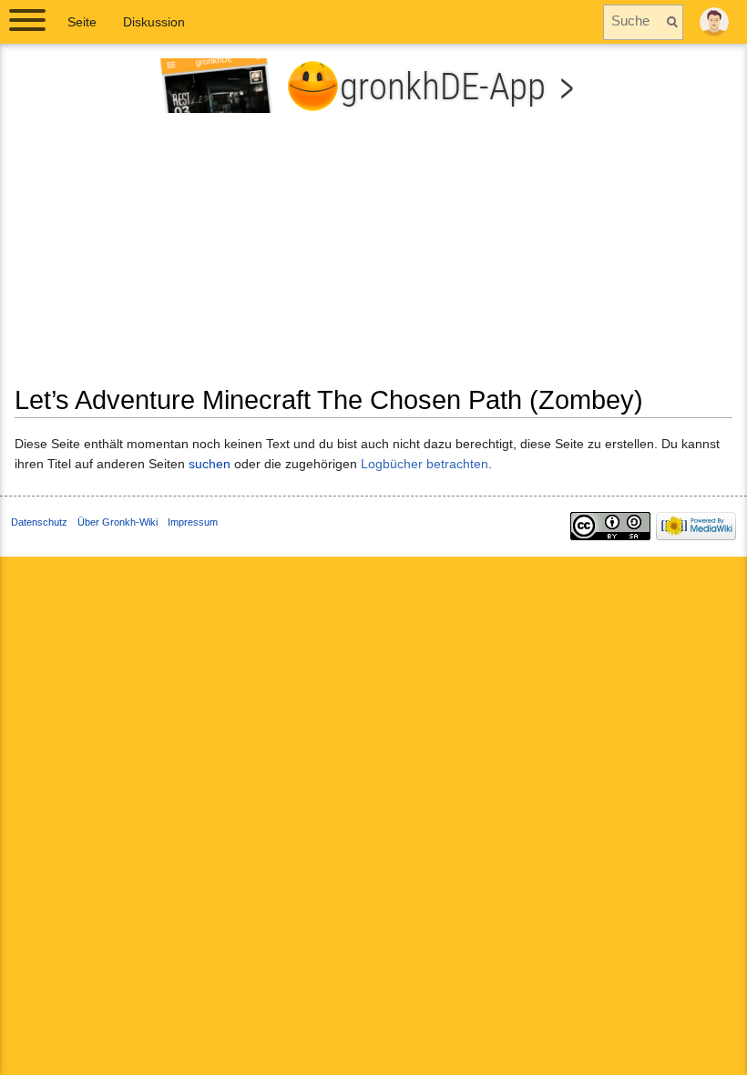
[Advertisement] (373, 256)
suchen (209, 463)
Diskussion (154, 22)
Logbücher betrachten (424, 463)
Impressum (193, 522)
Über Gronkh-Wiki (117, 522)
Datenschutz (39, 522)
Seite (82, 22)
